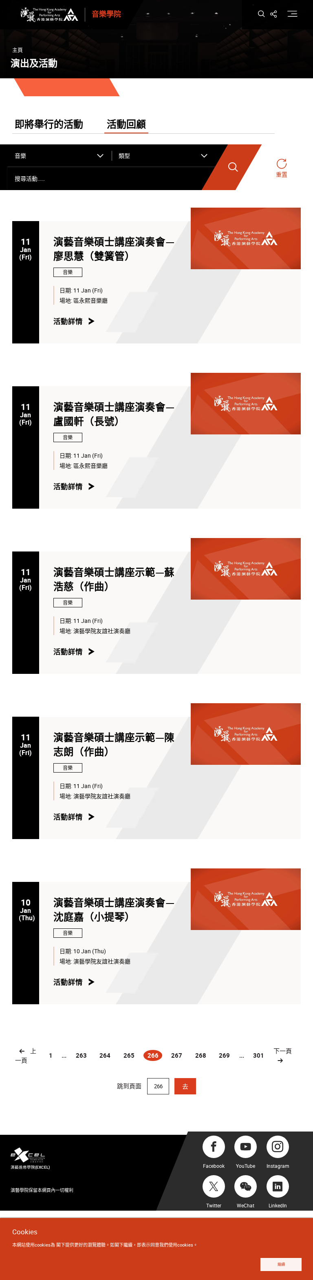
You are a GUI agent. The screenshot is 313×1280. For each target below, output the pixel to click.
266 (154, 1056)
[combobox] (59, 155)
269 (224, 1055)
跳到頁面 (130, 1086)
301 (258, 1055)
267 (176, 1055)
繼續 (281, 1264)
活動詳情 (68, 321)
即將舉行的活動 (49, 125)
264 (104, 1055)
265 (128, 1055)
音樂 (68, 272)
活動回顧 (126, 125)
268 (200, 1055)
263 (81, 1055)
